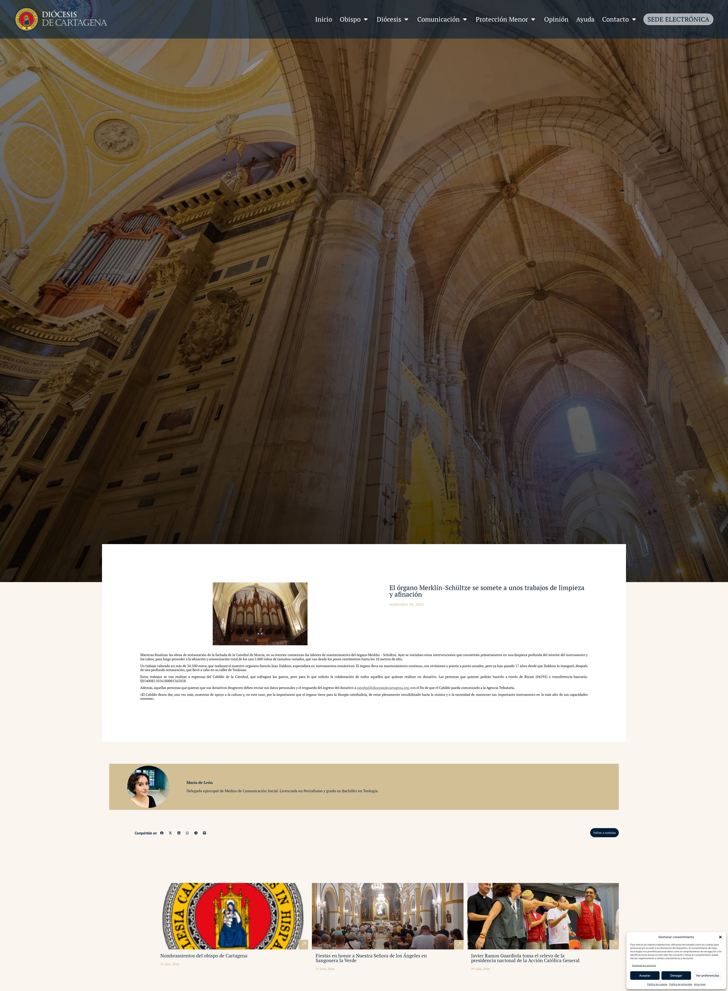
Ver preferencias (707, 975)
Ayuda (585, 19)
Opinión (556, 19)
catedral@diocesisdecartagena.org (383, 687)
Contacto (615, 19)
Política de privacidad (680, 984)
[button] (720, 937)
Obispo (350, 19)
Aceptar (644, 975)
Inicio (323, 19)
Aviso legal (699, 984)
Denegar (676, 975)
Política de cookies (657, 984)
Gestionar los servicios (644, 965)
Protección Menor (502, 19)
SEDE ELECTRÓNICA (678, 19)
